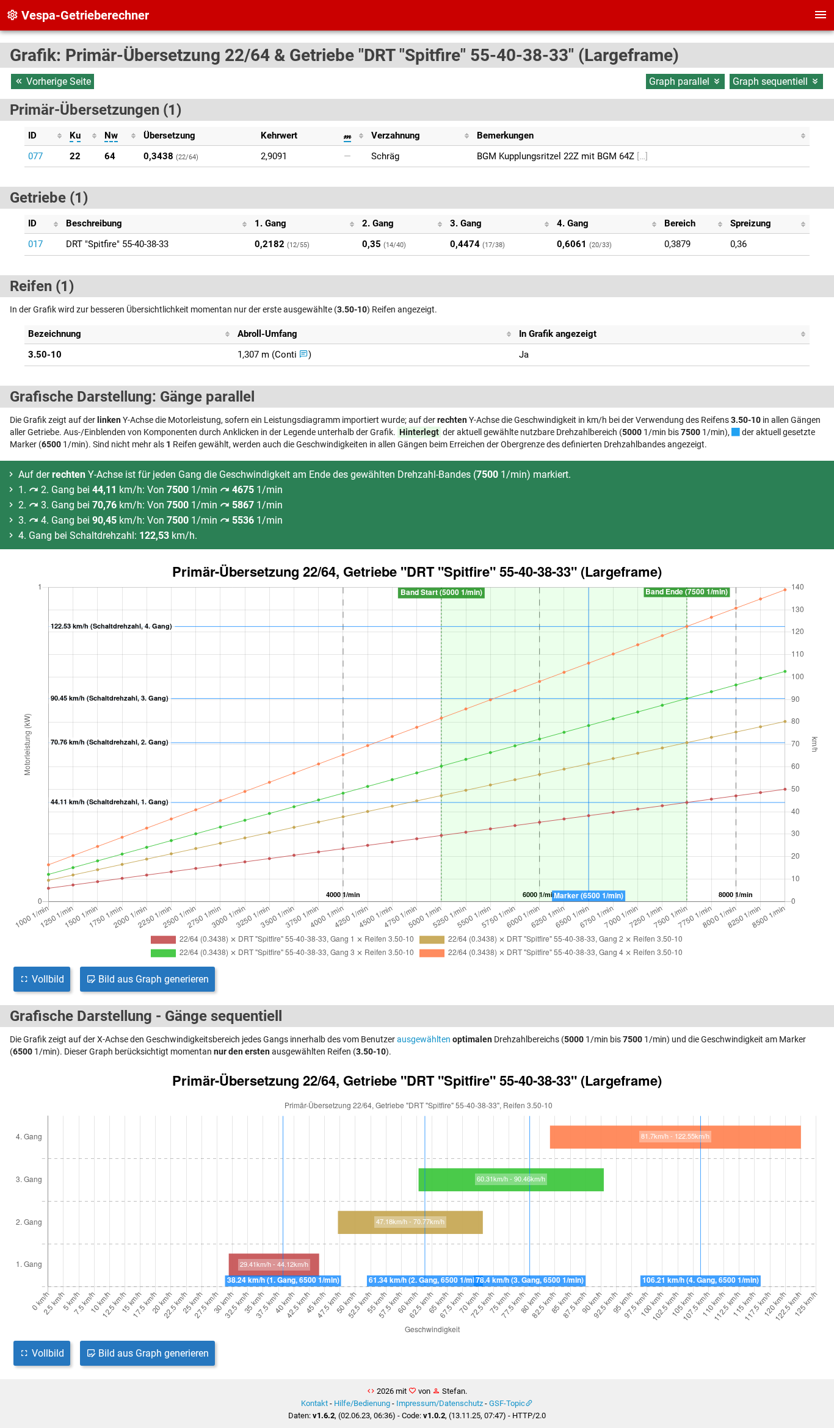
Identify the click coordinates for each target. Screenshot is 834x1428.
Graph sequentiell (771, 81)
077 (35, 156)
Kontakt (314, 1403)
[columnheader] (45, 136)
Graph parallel (680, 81)
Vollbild (46, 979)
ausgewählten (424, 1039)
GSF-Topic (507, 1403)
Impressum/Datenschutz (439, 1403)
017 (35, 244)
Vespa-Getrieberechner (83, 15)
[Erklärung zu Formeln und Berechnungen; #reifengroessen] (303, 354)
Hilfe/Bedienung (362, 1403)
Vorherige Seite (57, 81)
